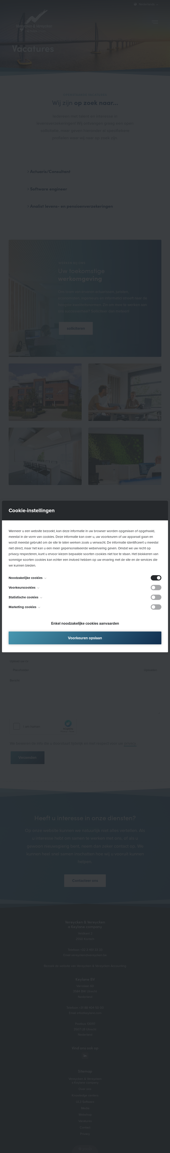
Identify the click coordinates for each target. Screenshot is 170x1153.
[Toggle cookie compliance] (156, 587)
